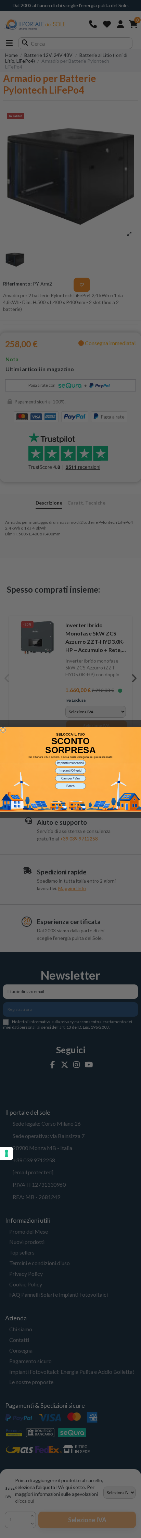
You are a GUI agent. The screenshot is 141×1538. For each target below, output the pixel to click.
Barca (70, 785)
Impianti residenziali (70, 762)
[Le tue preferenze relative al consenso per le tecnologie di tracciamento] (6, 1153)
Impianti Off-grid (70, 770)
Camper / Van (70, 777)
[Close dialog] (3, 729)
